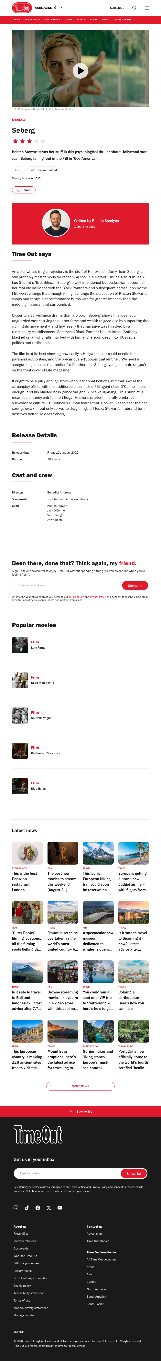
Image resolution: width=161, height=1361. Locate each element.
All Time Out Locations (101, 1259)
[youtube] (60, 1207)
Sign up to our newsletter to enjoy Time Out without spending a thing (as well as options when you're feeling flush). (78, 573)
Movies (94, 20)
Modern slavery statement (31, 1308)
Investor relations (25, 1241)
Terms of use (22, 1301)
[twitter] (49, 1207)
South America (96, 1297)
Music (105, 20)
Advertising (94, 1234)
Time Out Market (123, 20)
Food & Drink (52, 20)
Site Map (19, 1332)
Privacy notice (23, 1271)
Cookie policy (22, 1286)
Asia (89, 1274)
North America (96, 1289)
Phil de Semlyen (105, 221)
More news (80, 1086)
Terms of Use (76, 597)
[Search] (134, 7)
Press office (21, 1234)
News (17, 20)
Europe (91, 1282)
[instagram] (16, 1207)
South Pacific (95, 1304)
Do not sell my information (31, 1278)
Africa (90, 1267)
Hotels (81, 20)
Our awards (21, 1248)
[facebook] (38, 1207)
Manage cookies (24, 1315)
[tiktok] (27, 1207)
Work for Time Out (25, 1256)
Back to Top (84, 1112)
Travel (68, 20)
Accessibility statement (29, 1293)
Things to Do (32, 20)
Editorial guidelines (26, 1263)
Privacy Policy (98, 597)
